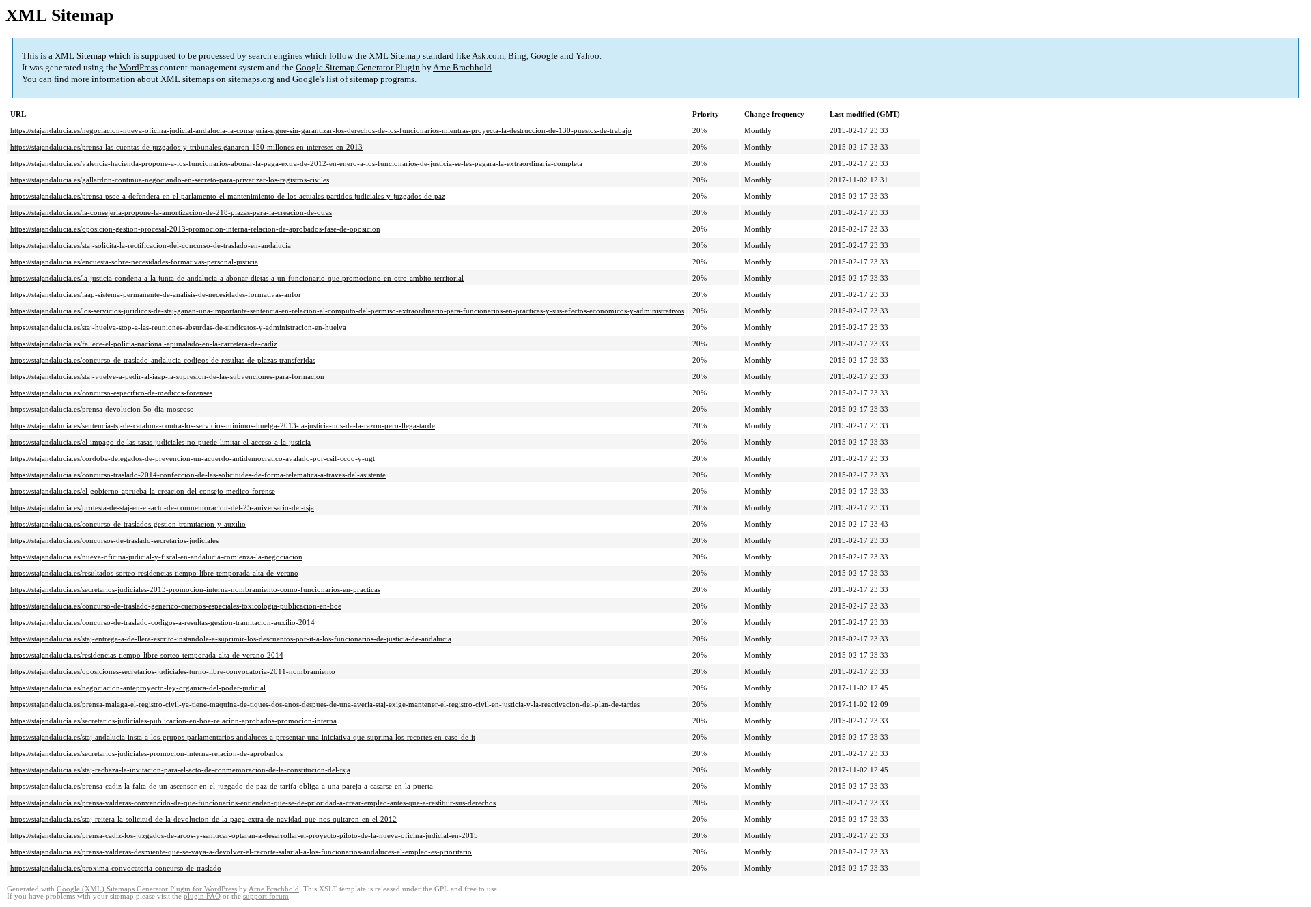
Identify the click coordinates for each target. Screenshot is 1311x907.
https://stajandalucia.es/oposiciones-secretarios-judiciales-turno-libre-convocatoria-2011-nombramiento (172, 671)
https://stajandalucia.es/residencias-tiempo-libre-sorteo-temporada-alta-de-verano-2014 (146, 655)
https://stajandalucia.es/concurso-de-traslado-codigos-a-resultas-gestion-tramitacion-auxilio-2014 (162, 622)
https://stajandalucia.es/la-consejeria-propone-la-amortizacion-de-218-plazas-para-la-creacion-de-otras (171, 212)
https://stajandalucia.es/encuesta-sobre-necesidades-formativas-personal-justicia (134, 261)
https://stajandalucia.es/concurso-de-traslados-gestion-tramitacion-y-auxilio (128, 524)
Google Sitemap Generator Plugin (358, 67)
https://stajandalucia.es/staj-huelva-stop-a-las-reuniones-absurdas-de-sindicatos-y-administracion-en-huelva (178, 327)
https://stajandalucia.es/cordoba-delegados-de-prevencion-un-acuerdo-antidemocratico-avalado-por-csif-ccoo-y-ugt (192, 458)
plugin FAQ (202, 896)
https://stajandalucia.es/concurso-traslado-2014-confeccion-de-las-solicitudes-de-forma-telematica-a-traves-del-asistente (198, 475)
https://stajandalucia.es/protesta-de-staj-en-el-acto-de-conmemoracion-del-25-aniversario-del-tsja (162, 507)
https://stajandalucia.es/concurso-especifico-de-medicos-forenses (111, 393)
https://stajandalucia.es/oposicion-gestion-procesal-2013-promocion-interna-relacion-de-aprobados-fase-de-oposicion (195, 229)
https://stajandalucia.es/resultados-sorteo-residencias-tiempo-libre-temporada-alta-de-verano (154, 573)
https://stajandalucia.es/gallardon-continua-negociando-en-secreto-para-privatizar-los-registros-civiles (169, 180)
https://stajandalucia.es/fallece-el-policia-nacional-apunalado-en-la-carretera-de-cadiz (143, 343)
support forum (266, 896)
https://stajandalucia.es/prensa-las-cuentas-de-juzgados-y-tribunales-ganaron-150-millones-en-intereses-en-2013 (186, 147)
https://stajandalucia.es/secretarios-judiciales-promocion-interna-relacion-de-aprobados (146, 753)
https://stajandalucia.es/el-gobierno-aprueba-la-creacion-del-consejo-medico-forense (142, 491)
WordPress (138, 67)
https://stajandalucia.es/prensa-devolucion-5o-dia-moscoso (102, 409)
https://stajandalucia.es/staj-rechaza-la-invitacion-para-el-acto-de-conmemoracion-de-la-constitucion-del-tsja (180, 770)
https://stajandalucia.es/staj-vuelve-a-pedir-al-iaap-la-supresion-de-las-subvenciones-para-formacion (167, 376)
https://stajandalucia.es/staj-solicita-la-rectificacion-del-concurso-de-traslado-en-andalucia (150, 245)
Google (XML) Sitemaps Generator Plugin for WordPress (147, 889)
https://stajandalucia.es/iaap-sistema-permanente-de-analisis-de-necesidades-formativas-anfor (155, 294)
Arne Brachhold (462, 67)
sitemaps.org (251, 79)
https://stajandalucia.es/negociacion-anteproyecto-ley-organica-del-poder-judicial (138, 688)
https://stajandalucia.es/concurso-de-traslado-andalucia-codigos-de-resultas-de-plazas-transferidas (162, 360)
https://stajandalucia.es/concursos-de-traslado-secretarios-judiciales (114, 540)
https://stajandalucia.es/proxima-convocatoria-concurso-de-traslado (115, 868)
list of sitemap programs (370, 79)
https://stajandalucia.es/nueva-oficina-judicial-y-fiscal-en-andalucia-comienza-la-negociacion (156, 557)
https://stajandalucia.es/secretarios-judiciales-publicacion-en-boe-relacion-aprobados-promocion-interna (173, 720)
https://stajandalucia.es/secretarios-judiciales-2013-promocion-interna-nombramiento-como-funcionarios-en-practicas (195, 589)
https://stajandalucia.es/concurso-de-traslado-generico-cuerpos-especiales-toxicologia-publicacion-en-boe (175, 606)
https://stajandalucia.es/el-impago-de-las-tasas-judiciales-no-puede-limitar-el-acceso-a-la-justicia (160, 442)
